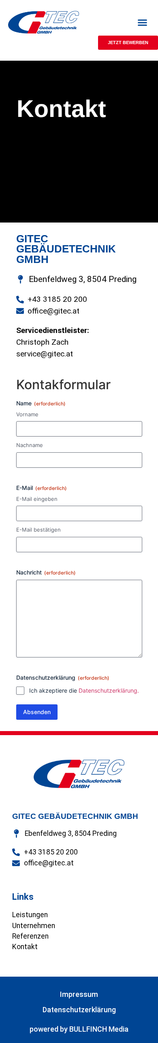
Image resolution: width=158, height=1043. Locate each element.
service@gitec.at (44, 353)
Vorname (27, 414)
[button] (142, 22)
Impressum (79, 994)
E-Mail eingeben (37, 499)
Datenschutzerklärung (79, 1009)
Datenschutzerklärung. (109, 690)
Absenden (37, 711)
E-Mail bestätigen (38, 529)
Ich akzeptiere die (84, 690)
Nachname (29, 445)
